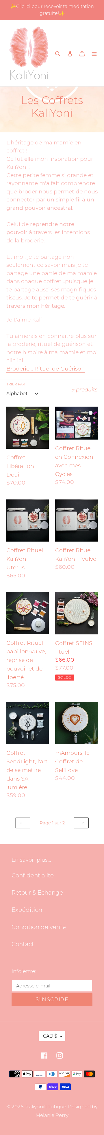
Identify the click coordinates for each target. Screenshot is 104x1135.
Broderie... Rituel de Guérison (45, 368)
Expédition (27, 909)
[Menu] (94, 53)
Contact (23, 944)
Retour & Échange (37, 892)
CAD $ (50, 1036)
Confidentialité (33, 875)
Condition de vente (39, 927)
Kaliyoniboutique (45, 1106)
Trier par (15, 384)
